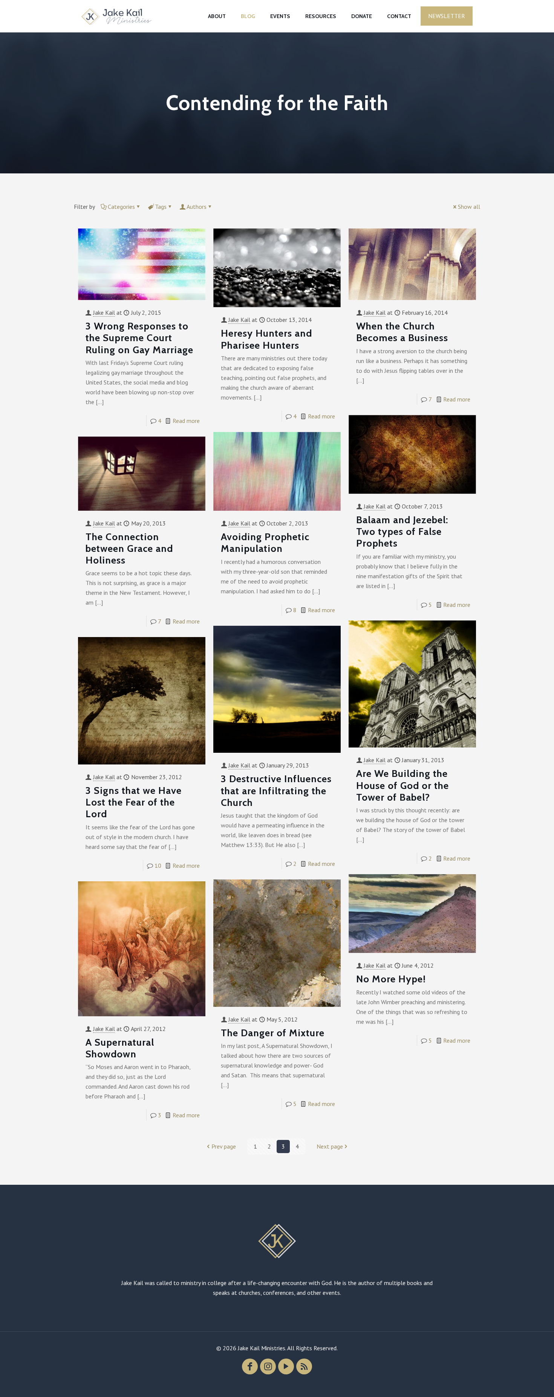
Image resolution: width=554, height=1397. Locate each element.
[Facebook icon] (250, 1366)
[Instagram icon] (268, 1366)
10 (158, 865)
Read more (186, 420)
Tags (161, 206)
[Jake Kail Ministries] (116, 16)
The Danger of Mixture (272, 1033)
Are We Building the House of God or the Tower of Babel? (402, 785)
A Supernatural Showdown (120, 1048)
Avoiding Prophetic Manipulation (265, 543)
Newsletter (446, 16)
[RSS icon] (304, 1366)
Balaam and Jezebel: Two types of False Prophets (402, 531)
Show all (469, 206)
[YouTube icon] (286, 1366)
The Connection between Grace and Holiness (129, 548)
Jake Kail (104, 312)
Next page (330, 1146)
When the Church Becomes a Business (402, 332)
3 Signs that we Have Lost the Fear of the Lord (134, 802)
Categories (121, 206)
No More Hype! (391, 979)
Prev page (223, 1146)
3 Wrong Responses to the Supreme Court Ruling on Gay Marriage (139, 337)
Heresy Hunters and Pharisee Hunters (266, 339)
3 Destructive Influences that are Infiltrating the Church (276, 790)
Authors (197, 206)
